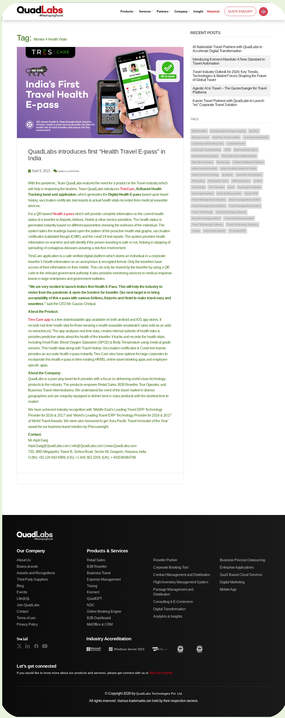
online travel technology (205, 174)
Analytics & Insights (167, 616)
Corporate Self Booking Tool (207, 143)
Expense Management (103, 579)
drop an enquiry (161, 673)
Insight (198, 11)
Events (22, 592)
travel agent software (249, 187)
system (258, 181)
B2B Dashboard (99, 618)
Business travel (200, 137)
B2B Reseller (199, 131)
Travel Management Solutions (208, 205)
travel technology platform (206, 218)
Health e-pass (63, 214)
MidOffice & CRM (100, 624)
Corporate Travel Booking (206, 149)
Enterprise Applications (237, 567)
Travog (196, 230)
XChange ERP (237, 230)
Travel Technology (202, 212)
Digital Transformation (169, 609)
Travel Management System (244, 205)
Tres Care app (39, 319)
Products (126, 11)
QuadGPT (94, 598)
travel (231, 187)
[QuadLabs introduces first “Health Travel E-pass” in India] (100, 92)
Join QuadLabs (28, 605)
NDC (91, 605)
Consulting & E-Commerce (173, 602)
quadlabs (227, 174)
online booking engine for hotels (238, 168)
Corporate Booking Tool (170, 567)
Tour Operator (216, 187)
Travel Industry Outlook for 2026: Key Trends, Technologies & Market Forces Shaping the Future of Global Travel (230, 76)
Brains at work (27, 566)
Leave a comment (68, 171)
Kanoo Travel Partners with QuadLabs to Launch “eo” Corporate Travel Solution (228, 103)
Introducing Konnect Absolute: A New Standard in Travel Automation (229, 61)
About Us (24, 560)
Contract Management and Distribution (181, 575)
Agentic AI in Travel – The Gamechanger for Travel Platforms (230, 90)
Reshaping (198, 181)
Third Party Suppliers (32, 579)
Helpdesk (213, 11)
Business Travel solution (226, 137)
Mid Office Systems (202, 162)
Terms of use (26, 618)
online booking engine (204, 168)
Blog (20, 586)
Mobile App (223, 162)
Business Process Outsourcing (242, 560)
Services (145, 11)
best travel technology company (228, 131)
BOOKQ (254, 131)
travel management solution (244, 199)
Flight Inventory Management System (180, 582)
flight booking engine (245, 149)
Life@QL (23, 598)
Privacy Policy (27, 624)
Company (180, 11)
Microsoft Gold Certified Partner (239, 156)
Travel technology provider (239, 218)
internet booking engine (205, 156)
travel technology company (231, 212)
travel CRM (251, 193)
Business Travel (99, 573)
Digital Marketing (232, 582)
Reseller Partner (165, 560)
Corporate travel (236, 143)
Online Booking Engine (104, 611)
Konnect (93, 592)
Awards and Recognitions (36, 573)
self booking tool (241, 181)
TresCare (127, 189)
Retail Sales (96, 560)
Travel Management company (208, 199)
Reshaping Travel (218, 181)
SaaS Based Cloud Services (241, 575)
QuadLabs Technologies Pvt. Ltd (159, 693)
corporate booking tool (256, 137)
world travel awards (214, 230)
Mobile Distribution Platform (248, 162)
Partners (162, 11)
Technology (198, 187)
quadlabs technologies (249, 174)
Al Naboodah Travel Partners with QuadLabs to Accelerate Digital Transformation (227, 49)
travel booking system (229, 193)
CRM (227, 149)
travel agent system (202, 193)
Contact (22, 611)
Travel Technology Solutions (242, 224)
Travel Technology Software (207, 224)
